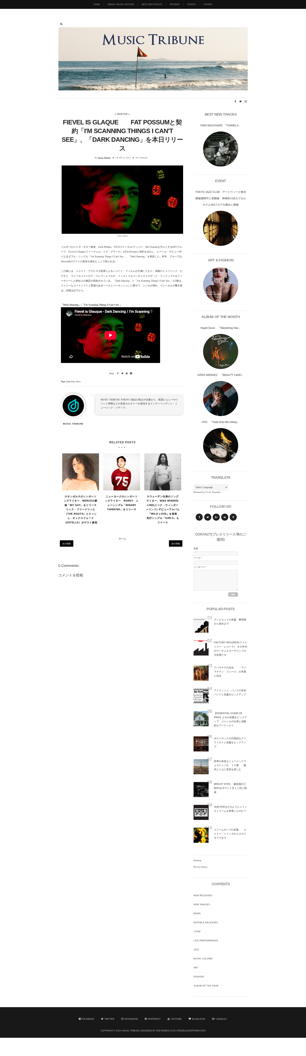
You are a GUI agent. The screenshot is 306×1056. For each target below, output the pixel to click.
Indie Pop (122, 114)
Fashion (199, 976)
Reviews (175, 4)
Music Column (203, 958)
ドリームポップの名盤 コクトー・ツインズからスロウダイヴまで (230, 833)
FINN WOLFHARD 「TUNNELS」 (220, 125)
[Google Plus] (216, 517)
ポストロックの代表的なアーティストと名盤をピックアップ (230, 742)
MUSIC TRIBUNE (131, 1030)
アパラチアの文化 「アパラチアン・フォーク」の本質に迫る (230, 671)
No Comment (141, 157)
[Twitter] (207, 517)
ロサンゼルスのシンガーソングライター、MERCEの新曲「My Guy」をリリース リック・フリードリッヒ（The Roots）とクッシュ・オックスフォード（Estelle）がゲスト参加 (81, 509)
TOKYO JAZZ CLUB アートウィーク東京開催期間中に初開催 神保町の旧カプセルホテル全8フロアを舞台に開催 (220, 198)
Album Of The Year (206, 986)
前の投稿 (175, 543)
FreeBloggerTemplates (191, 1030)
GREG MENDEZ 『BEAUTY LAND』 (220, 374)
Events (191, 4)
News (78, 381)
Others (208, 4)
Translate (216, 492)
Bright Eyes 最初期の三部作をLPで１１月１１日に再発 (230, 788)
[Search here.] (61, 24)
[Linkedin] (224, 517)
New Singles (202, 904)
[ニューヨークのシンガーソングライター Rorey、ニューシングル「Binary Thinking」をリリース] (121, 471)
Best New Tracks (152, 4)
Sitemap (197, 860)
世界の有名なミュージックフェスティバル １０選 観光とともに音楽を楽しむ (230, 765)
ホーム (122, 538)
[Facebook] (199, 517)
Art (196, 967)
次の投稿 (66, 543)
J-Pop (197, 931)
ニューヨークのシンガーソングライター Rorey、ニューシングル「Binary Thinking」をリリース (121, 503)
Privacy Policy (201, 866)
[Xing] (233, 517)
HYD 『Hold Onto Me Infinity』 (221, 421)
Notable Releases (206, 922)
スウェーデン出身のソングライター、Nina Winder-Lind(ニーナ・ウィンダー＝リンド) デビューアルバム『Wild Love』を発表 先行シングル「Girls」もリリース (163, 509)
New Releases (203, 895)
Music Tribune (104, 157)
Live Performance (206, 940)
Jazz (196, 949)
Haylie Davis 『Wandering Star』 (220, 327)
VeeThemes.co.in (165, 1030)
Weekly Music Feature (121, 4)
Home (97, 4)
